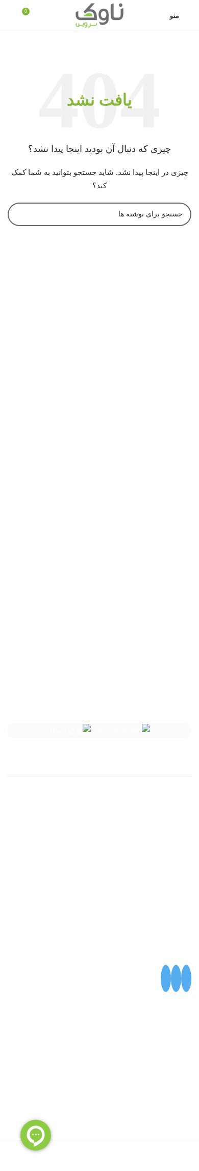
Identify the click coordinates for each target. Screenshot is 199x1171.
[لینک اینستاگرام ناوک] (186, 978)
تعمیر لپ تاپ (169, 816)
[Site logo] (99, 14)
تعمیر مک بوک (169, 834)
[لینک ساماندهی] (120, 731)
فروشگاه (177, 853)
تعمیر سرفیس (168, 797)
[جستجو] (11, 15)
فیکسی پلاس (170, 871)
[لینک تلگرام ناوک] (176, 978)
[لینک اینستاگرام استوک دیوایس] (166, 978)
